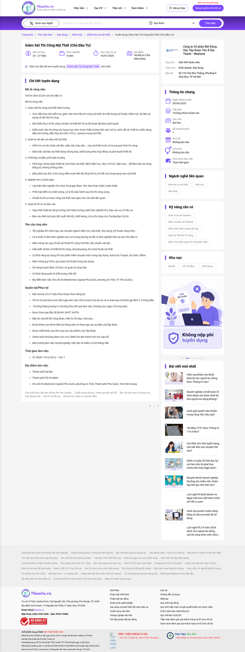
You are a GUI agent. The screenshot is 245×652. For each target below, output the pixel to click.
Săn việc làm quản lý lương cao (135, 392)
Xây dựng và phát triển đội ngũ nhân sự (129, 607)
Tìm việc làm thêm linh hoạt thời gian (40, 558)
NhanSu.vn (45, 6)
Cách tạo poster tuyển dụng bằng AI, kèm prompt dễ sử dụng (202, 515)
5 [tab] (202, 359)
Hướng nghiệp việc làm (121, 615)
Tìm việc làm (45, 34)
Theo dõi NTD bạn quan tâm (137, 563)
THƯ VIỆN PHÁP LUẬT (133, 634)
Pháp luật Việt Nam (119, 594)
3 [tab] (192, 359)
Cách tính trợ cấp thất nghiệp (175, 558)
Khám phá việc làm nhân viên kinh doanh (101, 573)
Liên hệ (163, 590)
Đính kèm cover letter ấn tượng (168, 568)
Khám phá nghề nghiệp (121, 603)
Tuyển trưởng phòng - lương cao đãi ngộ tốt (96, 392)
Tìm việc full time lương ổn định (76, 558)
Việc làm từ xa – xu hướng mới (63, 573)
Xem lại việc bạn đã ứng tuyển (36, 568)
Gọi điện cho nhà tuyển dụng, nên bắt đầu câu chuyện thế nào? (203, 447)
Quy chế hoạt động (169, 603)
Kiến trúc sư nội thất (98, 34)
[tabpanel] (192, 315)
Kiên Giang (207, 266)
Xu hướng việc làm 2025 (33, 573)
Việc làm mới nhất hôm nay (107, 558)
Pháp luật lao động (119, 599)
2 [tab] (187, 359)
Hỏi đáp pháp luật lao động (123, 619)
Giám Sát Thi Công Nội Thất (83, 66)
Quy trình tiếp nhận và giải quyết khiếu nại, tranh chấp (186, 607)
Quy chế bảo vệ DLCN (170, 615)
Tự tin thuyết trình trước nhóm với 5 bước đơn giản (77, 579)
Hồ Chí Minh (189, 266)
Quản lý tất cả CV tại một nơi (68, 568)
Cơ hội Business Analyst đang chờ (140, 573)
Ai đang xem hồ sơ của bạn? (168, 563)
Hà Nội (171, 266)
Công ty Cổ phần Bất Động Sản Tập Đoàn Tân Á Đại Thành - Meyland (200, 50)
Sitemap (164, 599)
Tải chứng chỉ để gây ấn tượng (136, 568)
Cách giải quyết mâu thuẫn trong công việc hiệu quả (202, 412)
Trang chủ (27, 34)
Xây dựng (62, 34)
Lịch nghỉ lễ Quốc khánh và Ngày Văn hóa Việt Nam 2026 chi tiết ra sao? (203, 498)
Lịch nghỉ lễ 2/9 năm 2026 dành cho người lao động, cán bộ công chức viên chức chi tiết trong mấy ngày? (202, 531)
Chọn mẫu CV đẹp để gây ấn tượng (204, 568)
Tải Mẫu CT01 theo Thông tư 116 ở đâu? (203, 430)
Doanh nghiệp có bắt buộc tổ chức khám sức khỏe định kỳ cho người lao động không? (203, 395)
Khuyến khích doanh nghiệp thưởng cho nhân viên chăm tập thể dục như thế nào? (202, 481)
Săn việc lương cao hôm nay (107, 563)
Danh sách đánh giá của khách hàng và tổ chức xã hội (186, 623)
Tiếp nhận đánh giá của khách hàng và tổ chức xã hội (186, 619)
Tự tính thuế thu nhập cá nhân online (39, 563)
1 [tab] (182, 359)
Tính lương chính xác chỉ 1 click (75, 563)
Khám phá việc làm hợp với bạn (200, 563)
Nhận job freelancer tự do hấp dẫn (177, 573)
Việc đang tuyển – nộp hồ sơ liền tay (42, 396)
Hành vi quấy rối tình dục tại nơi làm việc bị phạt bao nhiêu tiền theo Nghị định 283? (202, 464)
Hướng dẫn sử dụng (170, 594)
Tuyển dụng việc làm (120, 611)
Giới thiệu (114, 590)
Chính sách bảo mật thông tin (174, 611)
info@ (36, 610)
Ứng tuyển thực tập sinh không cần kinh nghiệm (48, 392)
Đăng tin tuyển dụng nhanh (118, 579)
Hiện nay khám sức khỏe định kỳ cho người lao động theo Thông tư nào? (202, 378)
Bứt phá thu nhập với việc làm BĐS (80, 396)
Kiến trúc (77, 34)
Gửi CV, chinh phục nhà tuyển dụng (102, 568)
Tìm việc (210, 23)
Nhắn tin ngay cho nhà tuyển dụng (141, 558)
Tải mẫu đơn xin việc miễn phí (36, 579)
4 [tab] (197, 359)
